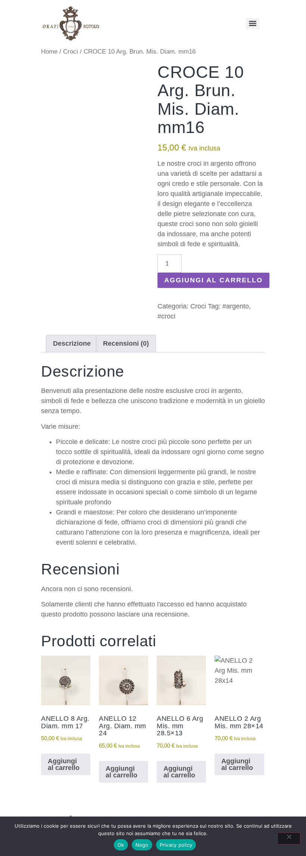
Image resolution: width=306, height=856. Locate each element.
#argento (235, 306)
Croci (70, 51)
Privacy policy (176, 845)
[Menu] (252, 23)
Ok (121, 845)
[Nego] (288, 838)
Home (49, 51)
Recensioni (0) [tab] (126, 343)
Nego (142, 845)
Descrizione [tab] (72, 343)
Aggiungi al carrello (213, 280)
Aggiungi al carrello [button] (63, 764)
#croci (166, 316)
